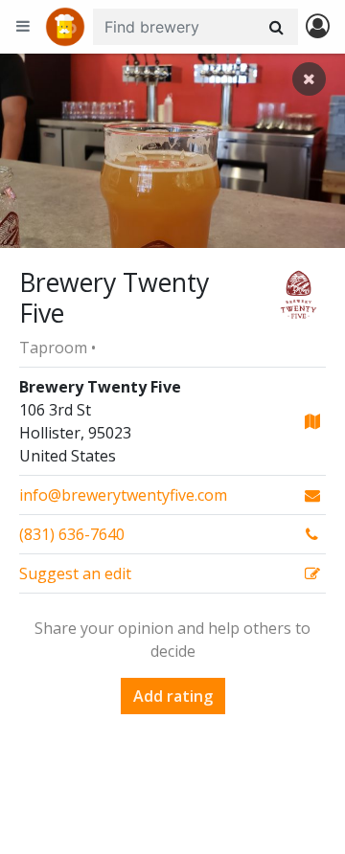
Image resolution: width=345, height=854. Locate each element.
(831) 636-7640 (72, 534)
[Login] (318, 27)
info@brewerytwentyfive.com (123, 495)
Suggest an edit (75, 573)
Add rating (173, 696)
